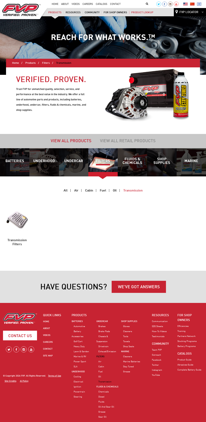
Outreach (156, 355)
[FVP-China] (192, 4)
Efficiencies (182, 326)
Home (55, 4)
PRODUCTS (79, 315)
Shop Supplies (161, 161)
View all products (71, 141)
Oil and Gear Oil (106, 407)
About (65, 4)
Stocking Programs (187, 341)
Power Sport (80, 361)
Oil (115, 190)
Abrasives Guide (185, 365)
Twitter (155, 365)
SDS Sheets (157, 326)
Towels (126, 341)
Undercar (73, 161)
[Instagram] (170, 4)
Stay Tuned (128, 366)
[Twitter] (158, 4)
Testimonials (158, 336)
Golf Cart (78, 341)
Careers (87, 4)
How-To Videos (159, 331)
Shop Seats (128, 346)
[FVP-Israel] (199, 4)
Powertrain (79, 392)
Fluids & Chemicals (132, 161)
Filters (46, 63)
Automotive (79, 326)
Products (55, 12)
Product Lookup (142, 12)
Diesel (101, 397)
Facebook (156, 360)
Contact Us (20, 336)
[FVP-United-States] (185, 4)
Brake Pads (104, 331)
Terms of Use (54, 376)
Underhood (44, 161)
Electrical (78, 382)
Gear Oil (102, 417)
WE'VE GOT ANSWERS (139, 287)
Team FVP (157, 350)
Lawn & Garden (81, 351)
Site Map (48, 356)
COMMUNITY (160, 344)
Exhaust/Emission (107, 351)
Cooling (77, 377)
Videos (76, 4)
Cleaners (127, 331)
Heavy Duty (79, 346)
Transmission (133, 190)
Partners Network (186, 336)
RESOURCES (160, 315)
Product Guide (184, 360)
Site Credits (10, 381)
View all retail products (128, 141)
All (66, 190)
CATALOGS (184, 353)
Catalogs (101, 4)
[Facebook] (164, 4)
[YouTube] (176, 4)
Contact (115, 4)
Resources (73, 12)
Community (92, 12)
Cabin (89, 190)
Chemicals (103, 392)
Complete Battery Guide (189, 370)
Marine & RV (80, 356)
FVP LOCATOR (189, 12)
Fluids (101, 402)
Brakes (101, 326)
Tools (125, 336)
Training (181, 331)
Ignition (77, 387)
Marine (191, 161)
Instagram (157, 370)
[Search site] (148, 4)
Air (76, 190)
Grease (101, 412)
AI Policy (24, 381)
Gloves (126, 326)
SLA (75, 366)
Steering (78, 397)
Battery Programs (186, 346)
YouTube (156, 375)
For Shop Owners (115, 12)
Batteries (14, 161)
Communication (160, 321)
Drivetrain (103, 346)
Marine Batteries (131, 361)
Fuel (103, 190)
